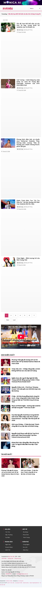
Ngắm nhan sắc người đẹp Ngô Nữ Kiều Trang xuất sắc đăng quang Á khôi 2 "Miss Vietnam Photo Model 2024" (25, 380)
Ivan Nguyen (20, 580)
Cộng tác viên (17, 558)
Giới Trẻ (7, 550)
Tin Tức (7, 532)
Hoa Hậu (7, 529)
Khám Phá (25, 542)
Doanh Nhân (9, 547)
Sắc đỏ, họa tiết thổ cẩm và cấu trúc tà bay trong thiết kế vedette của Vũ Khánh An (28, 25)
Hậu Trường (8, 535)
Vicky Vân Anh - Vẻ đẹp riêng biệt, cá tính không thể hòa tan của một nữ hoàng (26, 370)
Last (14, 320)
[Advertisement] (21, 55)
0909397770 (9, 574)
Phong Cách (9, 542)
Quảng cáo (10, 558)
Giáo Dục (25, 550)
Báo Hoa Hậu (11, 556)
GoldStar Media (9, 580)
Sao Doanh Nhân (19, 582)
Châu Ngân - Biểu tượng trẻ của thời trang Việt (28, 259)
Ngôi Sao (8, 544)
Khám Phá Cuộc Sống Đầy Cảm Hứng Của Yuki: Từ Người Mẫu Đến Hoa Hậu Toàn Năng (25, 444)
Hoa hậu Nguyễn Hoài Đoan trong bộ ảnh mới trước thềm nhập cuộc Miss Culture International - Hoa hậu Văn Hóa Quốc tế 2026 (25, 417)
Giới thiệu (4, 558)
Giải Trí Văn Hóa (11, 582)
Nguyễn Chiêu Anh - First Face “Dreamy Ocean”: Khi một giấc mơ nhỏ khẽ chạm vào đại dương (26, 389)
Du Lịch (25, 547)
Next (7, 320)
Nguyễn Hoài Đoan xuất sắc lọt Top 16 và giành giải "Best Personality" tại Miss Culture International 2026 (25, 435)
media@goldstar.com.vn (22, 574)
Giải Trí (24, 529)
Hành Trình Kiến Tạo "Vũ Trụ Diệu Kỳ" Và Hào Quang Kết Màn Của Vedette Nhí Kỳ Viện (28, 202)
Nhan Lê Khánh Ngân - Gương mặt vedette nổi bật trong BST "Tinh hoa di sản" (26, 407)
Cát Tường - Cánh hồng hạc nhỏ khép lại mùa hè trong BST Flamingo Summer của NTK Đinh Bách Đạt (28, 82)
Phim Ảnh (26, 535)
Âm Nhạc (25, 532)
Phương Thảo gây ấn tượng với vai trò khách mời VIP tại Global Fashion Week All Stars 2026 (26, 361)
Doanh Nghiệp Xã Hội (34, 582)
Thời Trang (26, 537)
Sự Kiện (7, 537)
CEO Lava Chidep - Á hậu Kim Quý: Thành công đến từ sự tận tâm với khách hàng (25, 425)
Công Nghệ (26, 544)
